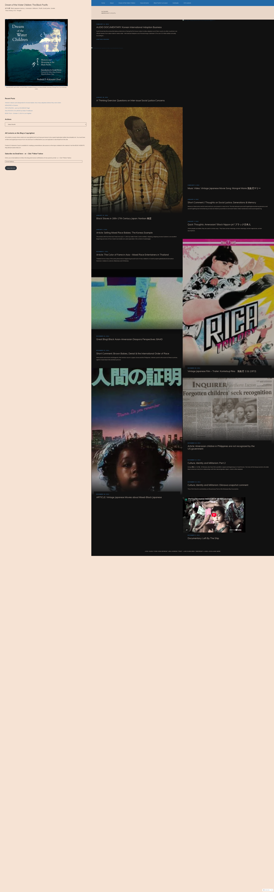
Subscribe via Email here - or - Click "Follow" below (24, 154)
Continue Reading (102, 39)
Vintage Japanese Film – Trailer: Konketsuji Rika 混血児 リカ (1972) (222, 371)
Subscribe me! (11, 168)
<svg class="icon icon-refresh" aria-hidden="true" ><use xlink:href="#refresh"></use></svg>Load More (182, 551)
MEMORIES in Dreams (11, 105)
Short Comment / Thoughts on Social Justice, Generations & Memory (222, 202)
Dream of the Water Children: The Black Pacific (26, 5)
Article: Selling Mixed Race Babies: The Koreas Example (124, 232)
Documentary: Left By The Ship (203, 538)
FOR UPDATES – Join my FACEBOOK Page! (17, 108)
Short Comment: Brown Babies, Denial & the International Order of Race (132, 353)
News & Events (144, 3)
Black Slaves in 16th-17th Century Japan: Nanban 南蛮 (123, 218)
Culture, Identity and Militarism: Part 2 (207, 463)
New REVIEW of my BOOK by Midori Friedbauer (19, 110)
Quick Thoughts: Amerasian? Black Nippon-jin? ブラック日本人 (219, 224)
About (112, 3)
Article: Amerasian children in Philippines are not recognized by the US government (221, 447)
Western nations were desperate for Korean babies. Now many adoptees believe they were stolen (33, 102)
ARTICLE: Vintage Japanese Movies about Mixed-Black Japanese (129, 497)
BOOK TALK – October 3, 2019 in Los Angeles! (18, 113)
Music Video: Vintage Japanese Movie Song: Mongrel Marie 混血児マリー (224, 188)
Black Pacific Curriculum (161, 3)
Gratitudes (176, 3)
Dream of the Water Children (127, 3)
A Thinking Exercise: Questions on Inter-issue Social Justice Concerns (130, 100)
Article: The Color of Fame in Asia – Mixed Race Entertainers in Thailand (132, 254)
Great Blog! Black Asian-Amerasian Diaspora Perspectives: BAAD (129, 339)
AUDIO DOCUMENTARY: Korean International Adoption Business (129, 27)
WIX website (187, 3)
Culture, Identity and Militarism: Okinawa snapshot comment (218, 485)
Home (103, 3)
